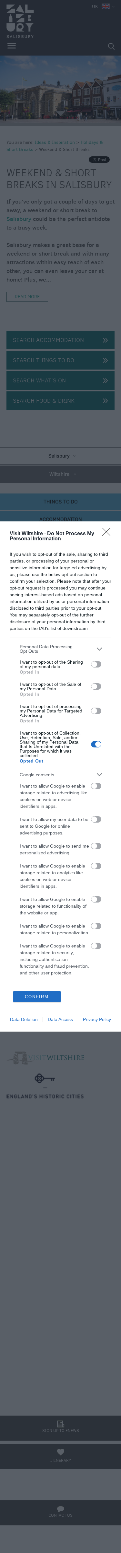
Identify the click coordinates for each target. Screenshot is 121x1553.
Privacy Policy (97, 1019)
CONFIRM (37, 996)
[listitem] (60, 648)
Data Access (60, 1019)
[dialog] (60, 776)
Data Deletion (24, 1019)
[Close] (108, 534)
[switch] (96, 664)
